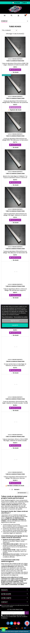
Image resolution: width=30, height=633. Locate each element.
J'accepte (15, 325)
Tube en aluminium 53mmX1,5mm (15, 474)
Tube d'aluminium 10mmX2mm (15, 61)
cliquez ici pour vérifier (7, 606)
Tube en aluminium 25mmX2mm (15, 361)
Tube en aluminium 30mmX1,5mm (15, 286)
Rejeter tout (15, 321)
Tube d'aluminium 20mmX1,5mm (15, 211)
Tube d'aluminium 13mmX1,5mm (15, 98)
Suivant (17, 489)
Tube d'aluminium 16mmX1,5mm (15, 136)
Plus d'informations (7, 317)
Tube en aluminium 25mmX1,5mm (15, 248)
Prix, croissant (9, 30)
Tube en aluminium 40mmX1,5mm (15, 399)
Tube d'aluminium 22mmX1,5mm (15, 173)
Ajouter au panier (15, 69)
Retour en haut (23, 493)
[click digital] (15, 627)
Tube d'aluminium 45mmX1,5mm (15, 436)
